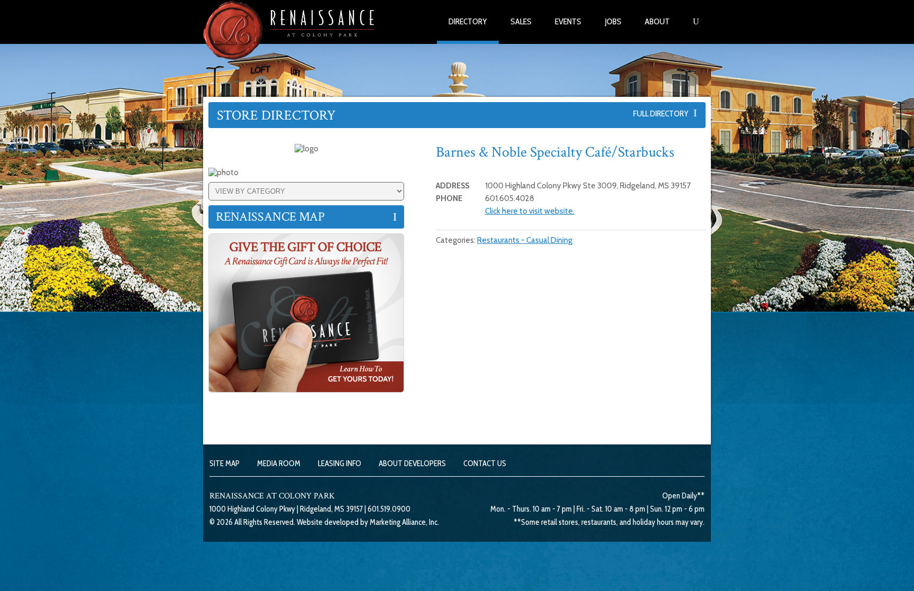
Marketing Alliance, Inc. (404, 522)
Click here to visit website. (529, 211)
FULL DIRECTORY (663, 113)
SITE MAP (224, 463)
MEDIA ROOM (278, 463)
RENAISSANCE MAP (270, 216)
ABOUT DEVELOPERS (412, 463)
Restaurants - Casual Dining (524, 240)
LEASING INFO (339, 463)
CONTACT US (484, 463)
